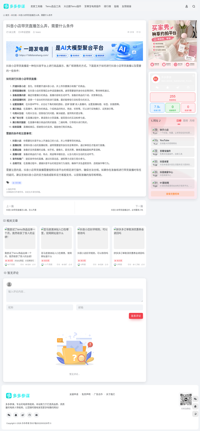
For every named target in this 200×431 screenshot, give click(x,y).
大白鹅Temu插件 (72, 6)
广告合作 (98, 394)
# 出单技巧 (29, 260)
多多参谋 (25, 423)
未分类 (14, 15)
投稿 (116, 6)
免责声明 (86, 394)
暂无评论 (13, 273)
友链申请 (74, 394)
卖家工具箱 (36, 6)
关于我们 (110, 394)
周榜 (185, 120)
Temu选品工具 (53, 6)
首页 (7, 15)
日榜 (178, 120)
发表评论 (136, 316)
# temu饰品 (19, 260)
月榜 (192, 120)
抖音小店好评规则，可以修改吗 (93, 252)
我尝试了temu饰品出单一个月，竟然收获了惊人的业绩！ (19, 254)
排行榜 (107, 6)
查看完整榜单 (172, 193)
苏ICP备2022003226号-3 (40, 423)
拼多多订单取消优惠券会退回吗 (129, 252)
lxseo (38, 32)
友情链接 (126, 6)
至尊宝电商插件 (92, 6)
